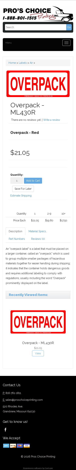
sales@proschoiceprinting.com (24, 399)
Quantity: (16, 174)
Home (12, 62)
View (38, 353)
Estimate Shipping (21, 195)
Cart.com (49, 468)
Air (31, 62)
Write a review (51, 119)
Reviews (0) (38, 238)
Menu (9, 42)
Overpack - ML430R (38, 343)
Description (15, 231)
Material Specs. (37, 231)
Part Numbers (17, 238)
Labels (23, 62)
